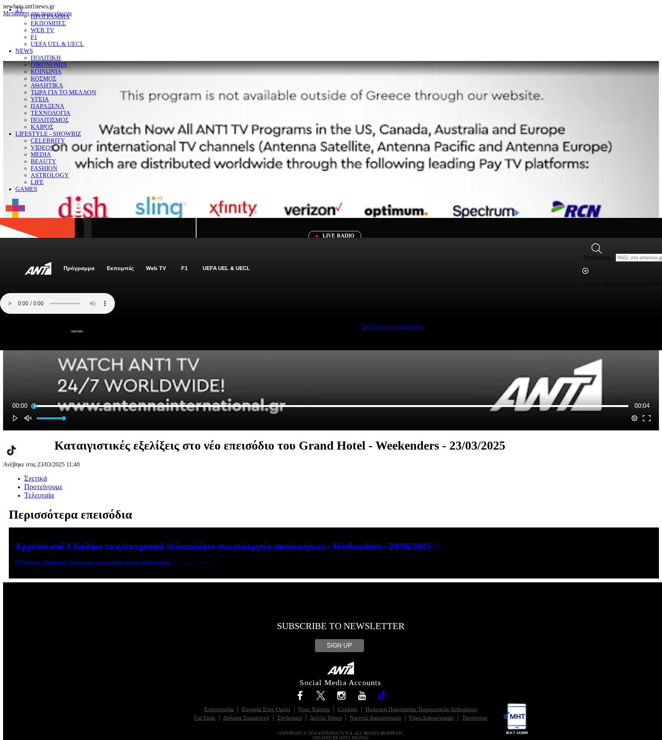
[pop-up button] (634, 418)
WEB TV (42, 30)
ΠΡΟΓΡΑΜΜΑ (50, 16)
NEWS (24, 51)
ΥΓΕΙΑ (40, 99)
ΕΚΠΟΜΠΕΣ (48, 23)
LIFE (37, 182)
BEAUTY (43, 161)
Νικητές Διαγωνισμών (375, 718)
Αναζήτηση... (598, 257)
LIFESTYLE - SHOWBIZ (48, 133)
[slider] (331, 406)
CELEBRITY (48, 140)
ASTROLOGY (50, 175)
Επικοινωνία (219, 709)
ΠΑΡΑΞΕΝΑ (47, 106)
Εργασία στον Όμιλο (266, 709)
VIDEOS (42, 147)
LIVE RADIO (337, 236)
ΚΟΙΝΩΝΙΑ (46, 71)
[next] (80, 331)
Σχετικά (35, 478)
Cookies (347, 709)
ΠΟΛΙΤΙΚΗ (46, 57)
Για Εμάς (204, 718)
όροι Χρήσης (314, 709)
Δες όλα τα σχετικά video (392, 326)
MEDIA (41, 154)
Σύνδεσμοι (289, 718)
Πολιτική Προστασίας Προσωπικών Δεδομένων (421, 709)
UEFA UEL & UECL (57, 44)
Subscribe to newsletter (341, 626)
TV (19, 9)
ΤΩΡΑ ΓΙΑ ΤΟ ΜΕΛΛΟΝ (63, 92)
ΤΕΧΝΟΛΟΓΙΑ (50, 113)
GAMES (26, 189)
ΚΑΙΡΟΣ (42, 127)
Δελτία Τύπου (326, 718)
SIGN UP (339, 645)
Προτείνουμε (43, 487)
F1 (34, 37)
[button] (15, 418)
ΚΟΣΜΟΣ (43, 78)
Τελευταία (39, 495)
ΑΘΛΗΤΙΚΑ (47, 85)
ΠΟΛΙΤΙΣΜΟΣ (50, 120)
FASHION (44, 168)
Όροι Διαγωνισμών (432, 718)
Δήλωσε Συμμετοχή (246, 718)
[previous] (74, 331)
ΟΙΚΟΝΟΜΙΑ (49, 64)
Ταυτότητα (474, 718)
